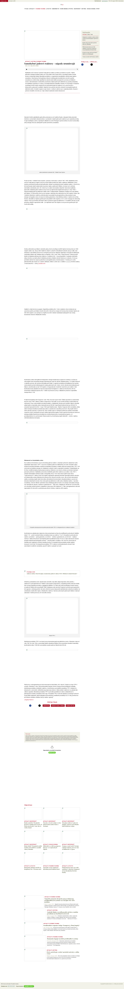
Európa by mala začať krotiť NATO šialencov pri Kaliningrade (90, 53)
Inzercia (5, 983)
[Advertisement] (62, 20)
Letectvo (48, 8)
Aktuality (32, 8)
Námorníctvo (55, 8)
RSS (2, 983)
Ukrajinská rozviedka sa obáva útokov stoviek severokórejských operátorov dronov (90, 39)
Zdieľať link (46, 705)
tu (53, 739)
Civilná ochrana (91, 8)
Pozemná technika (40, 8)
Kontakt (9, 983)
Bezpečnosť (77, 8)
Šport (98, 8)
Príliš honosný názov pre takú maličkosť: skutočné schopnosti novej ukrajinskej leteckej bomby (89, 48)
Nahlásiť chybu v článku (58, 705)
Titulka (26, 8)
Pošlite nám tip (70, 705)
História (83, 8)
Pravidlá (13, 983)
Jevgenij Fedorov (29, 699)
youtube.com (41, 263)
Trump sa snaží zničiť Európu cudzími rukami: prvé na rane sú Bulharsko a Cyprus (90, 58)
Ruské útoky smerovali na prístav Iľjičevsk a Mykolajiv (90, 43)
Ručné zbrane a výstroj (66, 8)
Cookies (17, 983)
